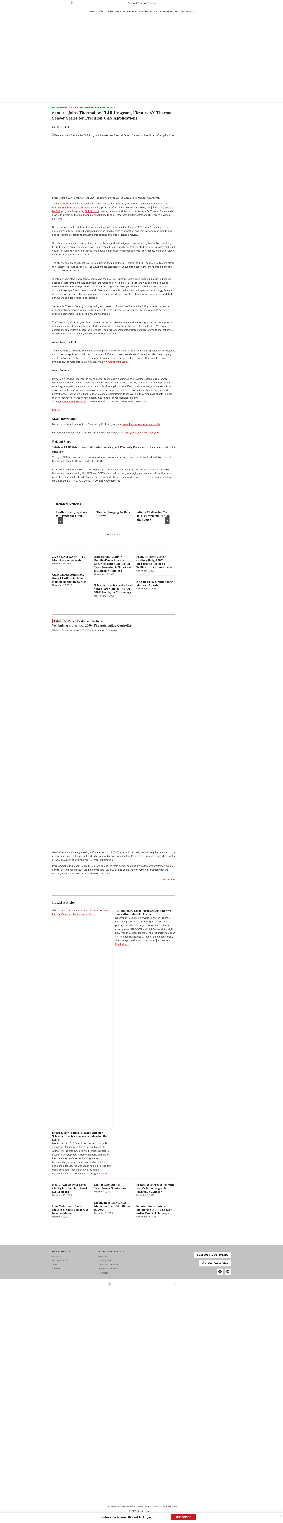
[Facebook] (220, 1272)
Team (54, 1264)
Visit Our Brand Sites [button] (215, 1263)
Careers (56, 1268)
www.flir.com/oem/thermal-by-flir (141, 424)
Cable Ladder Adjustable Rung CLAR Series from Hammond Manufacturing (69, 578)
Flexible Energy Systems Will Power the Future (71, 514)
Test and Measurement (81, 107)
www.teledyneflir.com (115, 361)
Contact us (104, 1272)
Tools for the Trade (105, 107)
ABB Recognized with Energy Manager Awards (155, 583)
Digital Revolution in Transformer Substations (110, 1186)
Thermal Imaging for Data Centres (113, 514)
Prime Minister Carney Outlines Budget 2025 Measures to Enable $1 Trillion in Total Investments (154, 562)
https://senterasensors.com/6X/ (141, 432)
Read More (169, 879)
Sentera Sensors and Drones (73, 207)
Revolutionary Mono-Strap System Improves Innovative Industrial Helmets (143, 912)
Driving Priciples (60, 1260)
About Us (56, 1256)
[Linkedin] (228, 1272)
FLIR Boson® (92, 211)
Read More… (104, 1173)
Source (56, 409)
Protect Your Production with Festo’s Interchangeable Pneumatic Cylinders (155, 1188)
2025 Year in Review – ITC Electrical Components (69, 558)
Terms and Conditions (109, 1264)
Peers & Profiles (60, 107)
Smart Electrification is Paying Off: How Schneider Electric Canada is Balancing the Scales (79, 1136)
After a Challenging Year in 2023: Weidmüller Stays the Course (154, 516)
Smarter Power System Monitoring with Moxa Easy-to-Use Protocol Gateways (154, 1209)
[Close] (280, 1515)
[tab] (108, 534)
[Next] (167, 520)
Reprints (103, 1256)
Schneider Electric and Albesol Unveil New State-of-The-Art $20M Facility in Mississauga (113, 588)
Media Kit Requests (108, 1268)
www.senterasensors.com (71, 401)
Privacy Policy (106, 1260)
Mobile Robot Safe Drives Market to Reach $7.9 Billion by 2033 (112, 1206)
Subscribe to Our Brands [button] (212, 1254)
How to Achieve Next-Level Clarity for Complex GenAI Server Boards (69, 1188)
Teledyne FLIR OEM (63, 203)
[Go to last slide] (60, 520)
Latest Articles (63, 902)
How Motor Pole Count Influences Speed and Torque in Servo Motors (70, 1209)
